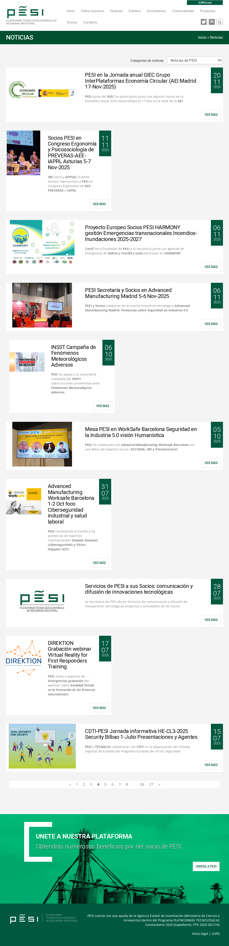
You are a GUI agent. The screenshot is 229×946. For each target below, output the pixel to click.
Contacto (90, 22)
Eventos (135, 11)
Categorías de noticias (147, 61)
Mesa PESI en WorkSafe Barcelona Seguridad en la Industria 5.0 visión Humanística (141, 432)
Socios (72, 22)
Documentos (156, 11)
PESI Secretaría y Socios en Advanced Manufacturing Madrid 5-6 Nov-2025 (128, 293)
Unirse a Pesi (206, 866)
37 (151, 784)
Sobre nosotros (92, 11)
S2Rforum (205, 2)
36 (142, 784)
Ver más (211, 114)
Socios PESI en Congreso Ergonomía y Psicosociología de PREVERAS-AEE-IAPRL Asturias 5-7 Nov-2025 (72, 153)
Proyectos (207, 11)
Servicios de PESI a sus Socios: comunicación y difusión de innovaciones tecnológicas (139, 589)
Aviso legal (200, 933)
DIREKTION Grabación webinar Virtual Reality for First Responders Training (69, 655)
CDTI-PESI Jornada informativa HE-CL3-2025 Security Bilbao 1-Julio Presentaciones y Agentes (141, 734)
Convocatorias (183, 11)
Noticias (116, 11)
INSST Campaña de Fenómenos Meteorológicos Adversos (73, 356)
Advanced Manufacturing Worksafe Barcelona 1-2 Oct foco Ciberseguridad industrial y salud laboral (71, 504)
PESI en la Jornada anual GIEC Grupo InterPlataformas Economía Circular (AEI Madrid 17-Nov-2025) (140, 81)
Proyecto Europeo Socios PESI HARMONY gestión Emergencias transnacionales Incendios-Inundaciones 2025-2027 (141, 233)
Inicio (71, 11)
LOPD (216, 933)
